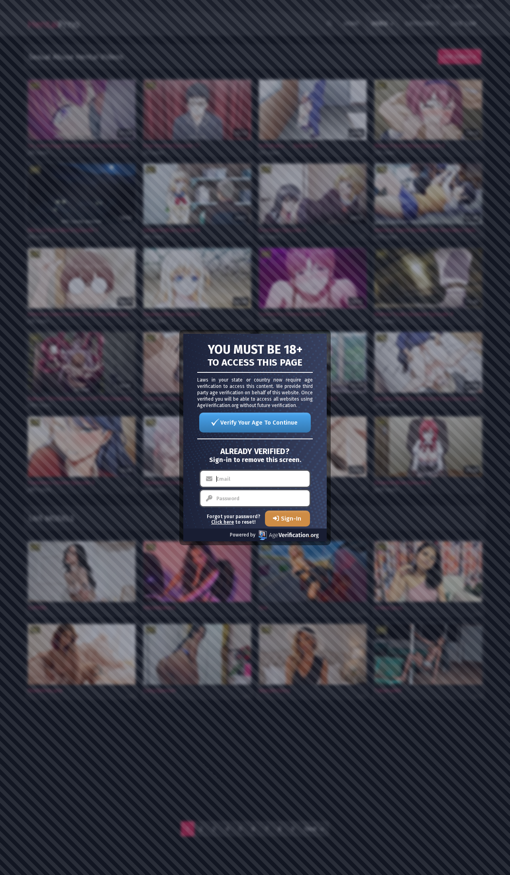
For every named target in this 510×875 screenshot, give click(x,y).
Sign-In (291, 518)
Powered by (242, 535)
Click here (222, 522)
